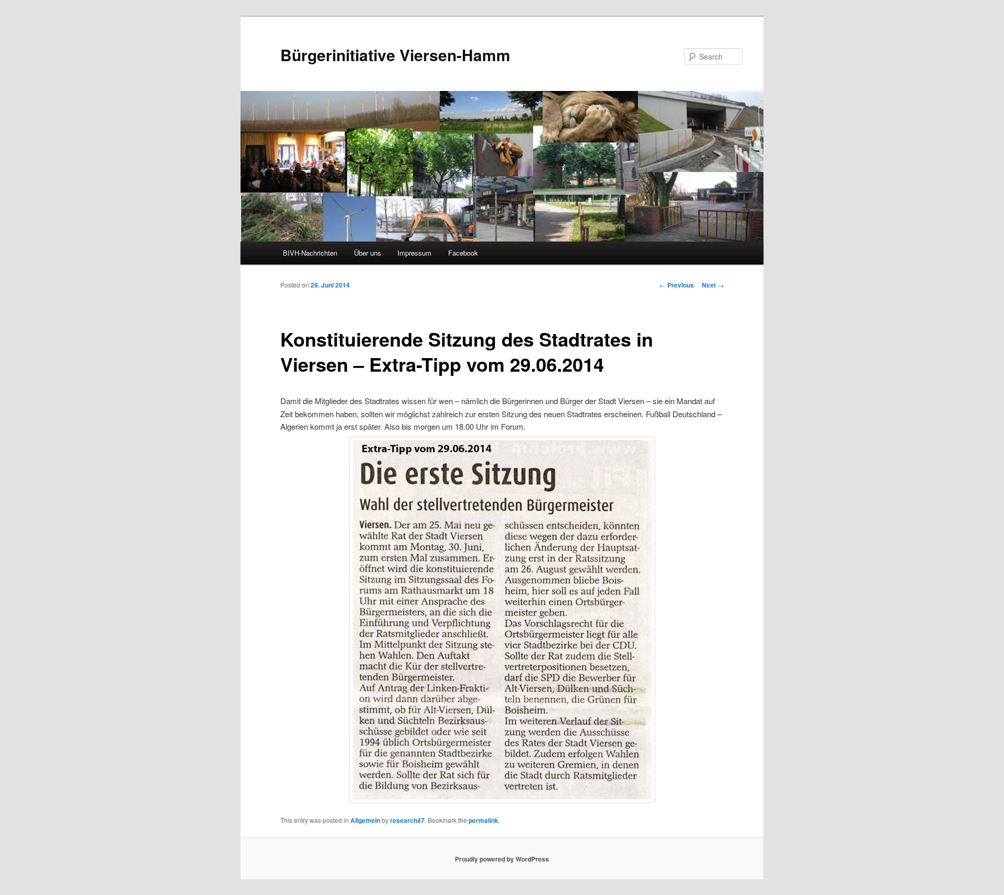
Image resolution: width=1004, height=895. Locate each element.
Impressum (414, 253)
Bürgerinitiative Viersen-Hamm (395, 54)
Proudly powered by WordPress (502, 859)
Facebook (463, 253)
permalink (483, 820)
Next (713, 285)
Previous (676, 285)
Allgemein (365, 820)
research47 (407, 820)
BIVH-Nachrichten (310, 253)
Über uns (367, 253)
